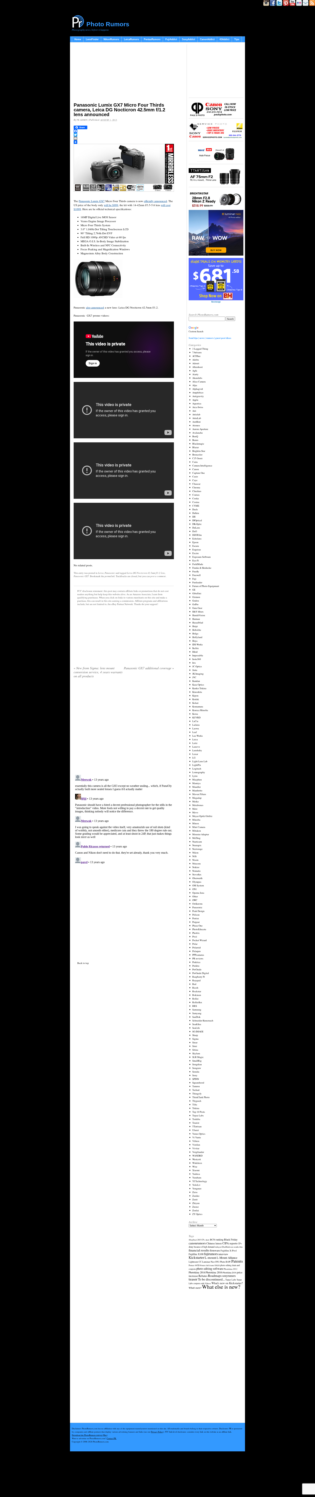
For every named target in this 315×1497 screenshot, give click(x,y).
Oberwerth (197, 878)
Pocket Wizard (199, 940)
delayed (218, 1246)
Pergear (196, 922)
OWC (194, 900)
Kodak (195, 699)
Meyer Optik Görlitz (202, 816)
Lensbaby (197, 750)
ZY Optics (197, 1214)
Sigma (195, 1038)
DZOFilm (197, 535)
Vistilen (196, 1144)
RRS (194, 1006)
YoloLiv (196, 1184)
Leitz (194, 743)
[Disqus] (124, 819)
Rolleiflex (197, 1002)
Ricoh (195, 987)
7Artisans (197, 352)
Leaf (194, 732)
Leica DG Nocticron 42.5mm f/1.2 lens (146, 573)
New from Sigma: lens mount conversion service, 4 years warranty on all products (98, 672)
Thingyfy (197, 1093)
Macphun (197, 779)
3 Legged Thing (200, 348)
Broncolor (197, 454)
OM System (198, 885)
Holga (195, 633)
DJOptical (197, 520)
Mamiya (196, 783)
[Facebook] (124, 131)
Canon (195, 469)
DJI (193, 516)
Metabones (197, 805)
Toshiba (196, 1119)
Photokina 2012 (230, 1269)
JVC (194, 677)
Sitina (195, 1049)
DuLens (196, 527)
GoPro (195, 604)
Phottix (196, 933)
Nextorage (197, 849)
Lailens (196, 724)
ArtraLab (196, 418)
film (240, 1247)
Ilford (195, 651)
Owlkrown (197, 903)
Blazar (195, 447)
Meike (195, 801)
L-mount (210, 1257)
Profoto (195, 965)
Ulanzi (195, 1130)
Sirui (194, 1046)
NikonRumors (111, 39)
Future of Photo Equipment (205, 586)
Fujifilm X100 (196, 1254)
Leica (101, 573)
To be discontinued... (211, 1279)
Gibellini (196, 593)
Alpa (194, 385)
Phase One (197, 925)
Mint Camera (198, 827)
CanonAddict (207, 39)
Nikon (195, 852)
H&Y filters (197, 611)
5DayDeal (193, 1239)
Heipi (195, 626)
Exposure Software (201, 556)
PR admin (82, 119)
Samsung (196, 1009)
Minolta (196, 819)
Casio (195, 476)
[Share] (124, 142)
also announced (95, 307)
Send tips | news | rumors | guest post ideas (210, 338)
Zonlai (195, 1210)
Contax (196, 494)
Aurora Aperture (200, 429)
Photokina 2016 (214, 1272)
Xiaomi (196, 1170)
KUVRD (196, 717)
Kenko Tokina (199, 688)
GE (193, 589)
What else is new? (221, 1286)
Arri (194, 410)
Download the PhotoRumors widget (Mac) (90, 1435)
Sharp (195, 1035)
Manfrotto (197, 790)
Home (77, 39)
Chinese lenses (214, 1243)
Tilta (194, 1104)
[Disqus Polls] (124, 727)
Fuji (194, 578)
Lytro (195, 776)
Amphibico (197, 392)
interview (223, 1254)
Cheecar (196, 483)
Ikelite (195, 648)
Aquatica (196, 403)
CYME (195, 505)
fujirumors (211, 1254)
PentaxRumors (152, 39)
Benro (195, 440)
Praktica (196, 962)
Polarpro (196, 951)
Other (195, 896)
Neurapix (196, 845)
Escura (195, 546)
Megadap (197, 797)
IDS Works (197, 644)
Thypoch (196, 1100)
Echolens (196, 538)
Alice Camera (199, 381)
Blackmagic (198, 443)
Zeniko (195, 1195)
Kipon (195, 695)
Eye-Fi (195, 560)
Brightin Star (198, 451)
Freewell (196, 575)
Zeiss (194, 1192)
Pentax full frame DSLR (210, 1265)
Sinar (194, 1042)
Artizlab (196, 414)
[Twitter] (124, 135)
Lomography (198, 772)
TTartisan (197, 1126)
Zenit (195, 1199)
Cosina (195, 502)
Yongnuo (196, 1188)
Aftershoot (197, 367)
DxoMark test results (230, 1246)
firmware (215, 1250)
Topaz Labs (198, 1115)
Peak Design (198, 911)
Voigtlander (198, 1152)
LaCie (195, 721)
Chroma (196, 487)
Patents (237, 1261)
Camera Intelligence (202, 465)
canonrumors (197, 1243)
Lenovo (196, 746)
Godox (195, 600)
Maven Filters (199, 794)
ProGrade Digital (200, 973)
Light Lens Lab (199, 761)
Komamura (197, 706)
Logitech (196, 768)
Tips (236, 39)
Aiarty (195, 374)
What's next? (195, 1287)
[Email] (124, 138)
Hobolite (196, 629)
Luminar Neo (208, 1261)
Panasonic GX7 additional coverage (149, 668)
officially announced (155, 201)
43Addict (224, 39)
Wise (194, 1166)
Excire (195, 553)
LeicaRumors (131, 39)
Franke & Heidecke (201, 567)
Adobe (195, 359)
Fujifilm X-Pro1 (229, 1250)
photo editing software (209, 1268)
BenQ (195, 436)
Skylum (196, 1053)
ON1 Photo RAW (223, 1261)
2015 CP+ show (203, 1239)
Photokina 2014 (197, 1272)
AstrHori (196, 421)
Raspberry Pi (198, 976)
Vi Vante (196, 1137)
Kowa (195, 713)
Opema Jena (198, 892)
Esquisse (196, 549)
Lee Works (197, 735)
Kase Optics (198, 684)
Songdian (197, 1064)
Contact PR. (111, 1438)
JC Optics (197, 666)
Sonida (195, 1071)
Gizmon (196, 597)
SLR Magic (198, 1057)
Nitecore (196, 863)
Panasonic (110, 573)
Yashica (196, 1174)
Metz (194, 808)
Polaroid (196, 947)
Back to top (83, 963)
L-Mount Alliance (227, 1257)
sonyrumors (229, 1276)
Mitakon (196, 830)
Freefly (195, 571)
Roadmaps (215, 1276)
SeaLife (196, 1027)
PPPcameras (198, 954)
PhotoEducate (199, 929)
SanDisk (196, 1017)
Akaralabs (197, 378)
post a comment (158, 576)
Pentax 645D (194, 1265)
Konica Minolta (200, 710)
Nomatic (196, 870)
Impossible (197, 655)
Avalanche (197, 432)
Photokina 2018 (229, 1272)
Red (194, 984)
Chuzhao (196, 491)
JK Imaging (198, 673)
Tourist (195, 1122)
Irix (194, 662)
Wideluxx (197, 1163)
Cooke (195, 498)
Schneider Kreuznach (202, 1020)
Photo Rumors (107, 24)
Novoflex (196, 874)
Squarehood (198, 1082)
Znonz (195, 1206)
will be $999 (111, 205)
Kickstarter (196, 1257)
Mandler (196, 786)
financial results (199, 1250)
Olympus (196, 881)
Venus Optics (198, 1133)
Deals (195, 509)
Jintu (194, 670)
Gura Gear (197, 608)
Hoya (194, 640)
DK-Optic (197, 524)
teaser (193, 1279)
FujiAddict (171, 39)
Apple (195, 399)
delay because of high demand (202, 1246)
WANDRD (197, 1155)
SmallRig (197, 1060)
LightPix (196, 765)
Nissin (195, 860)
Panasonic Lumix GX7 (92, 201)
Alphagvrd (197, 388)
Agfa (194, 370)
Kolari (195, 703)
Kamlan (196, 681)
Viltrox (195, 1141)
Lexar (195, 754)
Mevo (195, 812)
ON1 (194, 889)
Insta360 (196, 659)
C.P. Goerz (197, 458)
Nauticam (197, 841)
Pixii (194, 936)
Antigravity (198, 396)
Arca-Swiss (197, 407)
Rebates (203, 1276)
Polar (194, 943)
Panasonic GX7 (81, 576)
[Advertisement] (123, 73)
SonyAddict (188, 39)
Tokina (195, 1108)
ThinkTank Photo (201, 1097)
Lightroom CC (195, 1261)
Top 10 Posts (198, 1111)
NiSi (194, 856)
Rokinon (196, 995)
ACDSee (196, 356)
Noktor (195, 867)
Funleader (197, 582)
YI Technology (199, 1181)
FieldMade (197, 564)
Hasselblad (197, 622)
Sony (194, 1075)
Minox (195, 823)
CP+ (240, 1243)
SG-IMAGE (197, 1031)
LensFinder (92, 39)
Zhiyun (196, 1203)
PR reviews (197, 958)
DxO (194, 531)
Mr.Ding (196, 838)
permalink (110, 576)
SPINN (195, 1079)
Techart (196, 1090)
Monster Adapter (200, 834)
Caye (194, 480)
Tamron (196, 1086)
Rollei (195, 998)
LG (193, 757)
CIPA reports (229, 1243)
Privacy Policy (157, 1431)
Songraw (196, 1068)
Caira (195, 462)
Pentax (195, 918)
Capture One (198, 472)
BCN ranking (216, 1239)
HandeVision (198, 615)
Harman (196, 619)
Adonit (195, 363)
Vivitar (195, 1148)
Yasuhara (196, 1177)
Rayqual (196, 980)
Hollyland (197, 637)
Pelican (196, 914)
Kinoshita (197, 692)
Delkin (195, 513)
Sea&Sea (196, 1024)
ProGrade (196, 969)
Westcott (196, 1159)
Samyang (196, 1013)
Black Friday (231, 1239)
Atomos (196, 425)
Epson (195, 542)
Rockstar (196, 991)
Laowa (195, 728)
